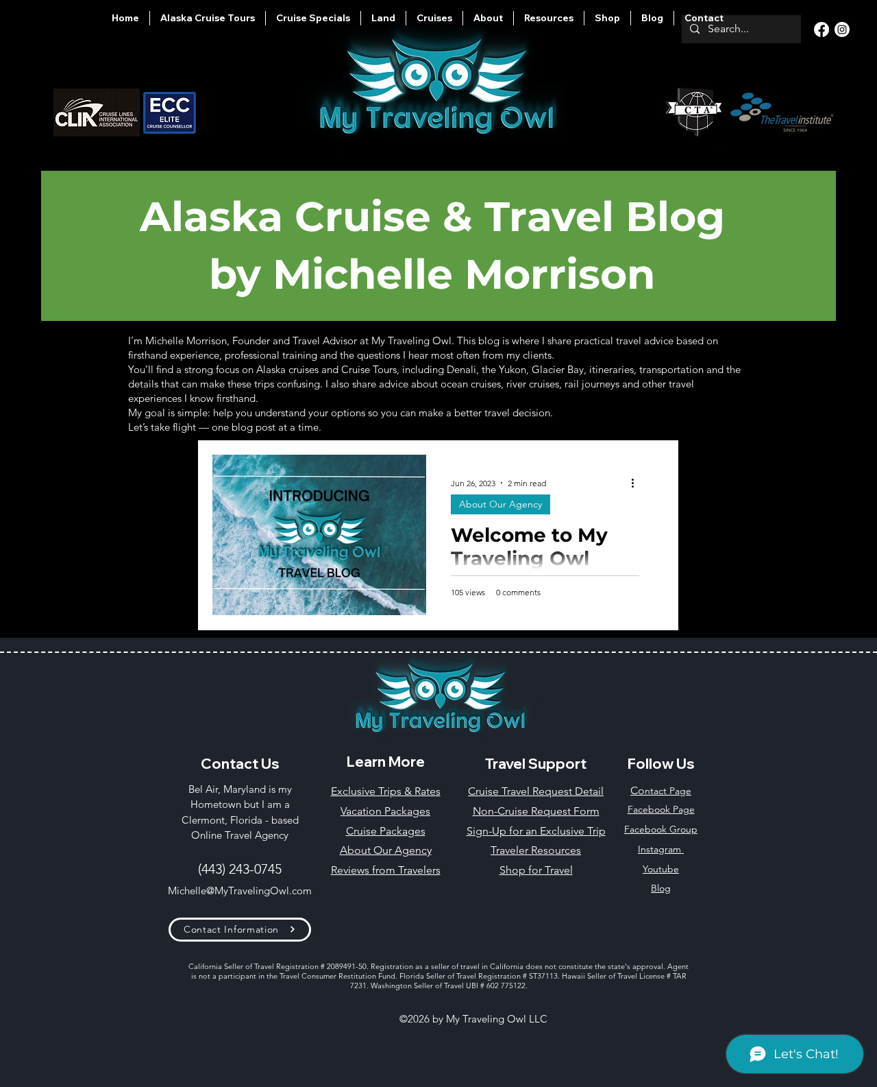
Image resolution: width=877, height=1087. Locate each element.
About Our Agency (500, 504)
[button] (488, 18)
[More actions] (637, 483)
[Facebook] (821, 29)
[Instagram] (842, 29)
